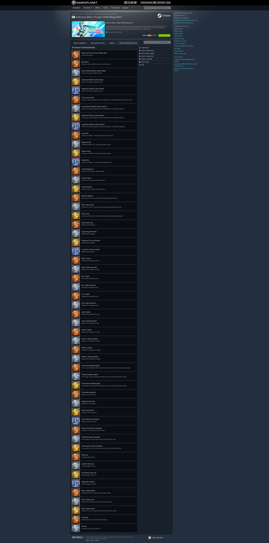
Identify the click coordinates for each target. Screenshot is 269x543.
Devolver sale (178, 36)
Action (81, 14)
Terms (91, 540)
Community (115, 8)
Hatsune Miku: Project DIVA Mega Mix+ (105, 14)
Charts (105, 8)
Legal (87, 540)
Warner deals (178, 34)
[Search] (169, 7)
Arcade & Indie (88, 14)
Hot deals (177, 48)
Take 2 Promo (178, 29)
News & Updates (80, 43)
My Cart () (161, 2)
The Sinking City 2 (179, 15)
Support (125, 8)
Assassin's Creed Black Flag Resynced (185, 20)
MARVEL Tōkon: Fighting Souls (183, 23)
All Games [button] (87, 8)
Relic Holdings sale (180, 53)
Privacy (96, 540)
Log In (168, 2)
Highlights (76, 8)
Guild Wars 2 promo (180, 41)
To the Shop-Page (164, 35)
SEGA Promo (178, 31)
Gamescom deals (179, 43)
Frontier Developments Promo (183, 46)
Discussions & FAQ (98, 43)
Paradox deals (178, 51)
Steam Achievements (128, 43)
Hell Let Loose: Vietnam (181, 18)
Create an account (146, 2)
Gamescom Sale (179, 39)
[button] (154, 2)
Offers (97, 8)
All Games (75, 14)
